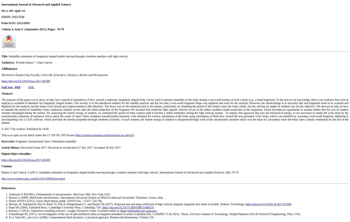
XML (31, 87)
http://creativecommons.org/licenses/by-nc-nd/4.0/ (104, 135)
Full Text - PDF (11, 87)
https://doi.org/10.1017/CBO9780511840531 (128, 207)
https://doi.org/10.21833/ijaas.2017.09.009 (25, 81)
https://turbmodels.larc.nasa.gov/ (138, 210)
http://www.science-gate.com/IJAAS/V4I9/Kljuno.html (33, 178)
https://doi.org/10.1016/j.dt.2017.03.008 (268, 204)
